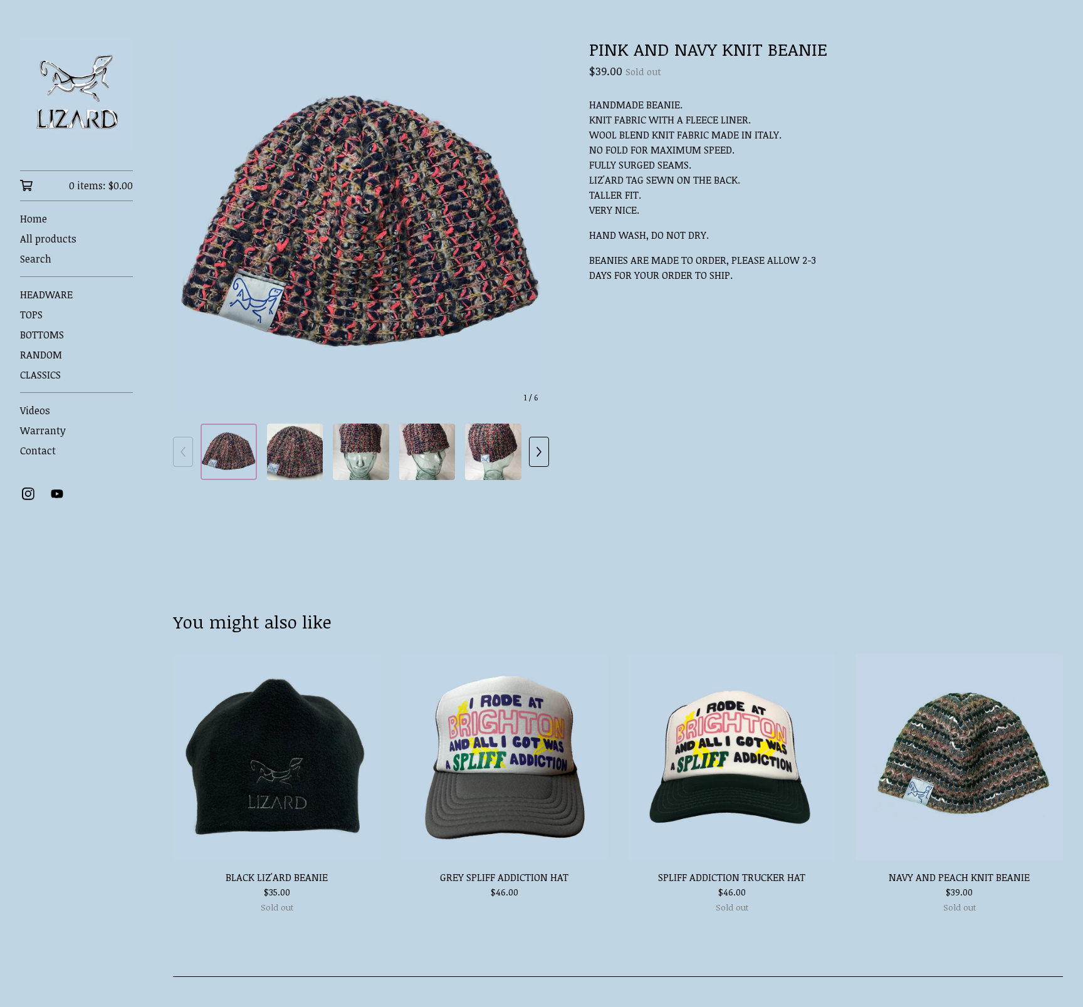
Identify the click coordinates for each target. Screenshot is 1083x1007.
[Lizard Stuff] (76, 94)
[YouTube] (57, 494)
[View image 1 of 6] (229, 452)
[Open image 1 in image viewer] (361, 226)
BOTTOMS (42, 335)
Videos (35, 410)
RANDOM (41, 355)
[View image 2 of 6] (295, 452)
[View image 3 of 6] (361, 452)
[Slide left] (183, 452)
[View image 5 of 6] (493, 452)
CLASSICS (40, 375)
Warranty (43, 430)
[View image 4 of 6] (427, 452)
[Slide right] (539, 452)
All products (48, 239)
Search (35, 259)
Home (33, 219)
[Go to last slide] (190, 226)
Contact (38, 450)
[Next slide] (531, 226)
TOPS (31, 314)
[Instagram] (28, 494)
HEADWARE (46, 294)
